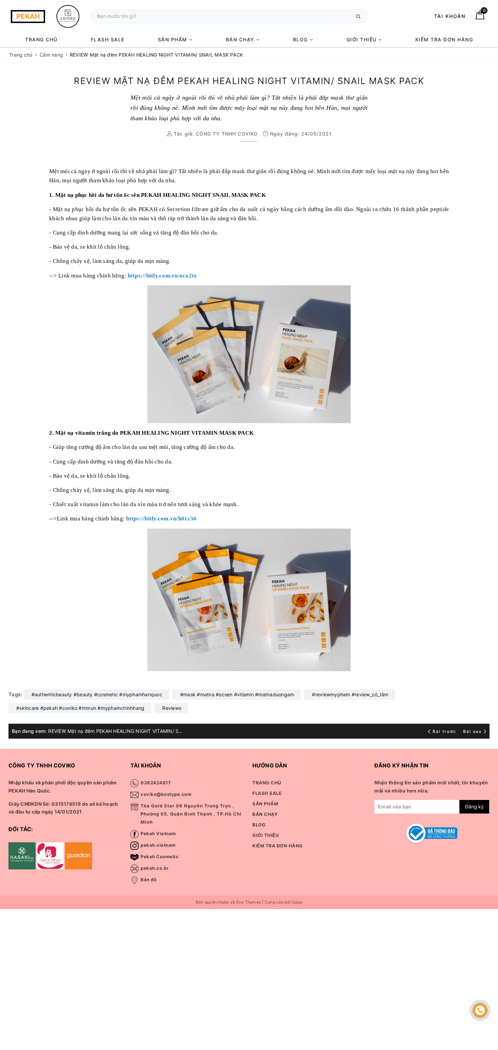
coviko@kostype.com (166, 794)
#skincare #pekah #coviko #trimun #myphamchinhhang (80, 708)
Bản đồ (149, 879)
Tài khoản (449, 16)
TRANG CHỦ (41, 39)
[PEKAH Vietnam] (45, 16)
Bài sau (472, 731)
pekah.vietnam (158, 845)
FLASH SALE (108, 39)
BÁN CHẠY (241, 39)
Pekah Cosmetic (160, 856)
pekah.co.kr (155, 868)
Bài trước (445, 731)
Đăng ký (474, 806)
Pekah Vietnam (158, 833)
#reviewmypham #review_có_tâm (350, 694)
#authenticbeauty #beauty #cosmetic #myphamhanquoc (97, 694)
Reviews (171, 708)
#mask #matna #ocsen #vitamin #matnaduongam (237, 694)
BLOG (301, 39)
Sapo (297, 902)
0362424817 (156, 782)
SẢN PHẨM (173, 39)
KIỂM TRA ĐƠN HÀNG (444, 39)
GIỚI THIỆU (363, 39)
